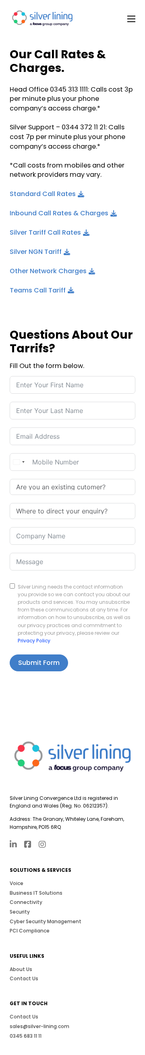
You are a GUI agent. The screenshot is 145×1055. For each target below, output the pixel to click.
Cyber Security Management (45, 921)
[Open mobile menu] (131, 19)
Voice (16, 883)
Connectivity (26, 902)
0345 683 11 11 (25, 1036)
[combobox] (18, 462)
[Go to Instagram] (42, 845)
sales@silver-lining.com (39, 1026)
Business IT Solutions (36, 892)
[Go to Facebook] (27, 845)
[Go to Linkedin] (13, 845)
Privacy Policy (34, 640)
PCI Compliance (30, 930)
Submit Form (39, 662)
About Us (21, 969)
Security (20, 911)
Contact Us (24, 978)
